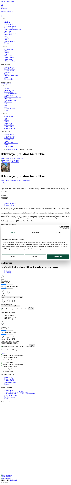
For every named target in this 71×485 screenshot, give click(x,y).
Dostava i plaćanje (9, 379)
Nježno (3, 343)
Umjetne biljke (8, 79)
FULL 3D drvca (9, 23)
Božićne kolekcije (9, 41)
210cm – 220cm (9, 56)
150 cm (6, 52)
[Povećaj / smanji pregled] (31, 308)
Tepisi (6, 74)
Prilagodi (34, 256)
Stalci (6, 77)
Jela (5, 39)
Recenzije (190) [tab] (9, 205)
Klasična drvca (8, 24)
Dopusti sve (58, 256)
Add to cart (4, 198)
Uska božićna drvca (10, 33)
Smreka (6, 38)
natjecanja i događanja (10, 395)
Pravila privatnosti (9, 397)
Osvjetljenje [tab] (7, 272)
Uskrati (13, 256)
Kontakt (6, 384)
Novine (6, 43)
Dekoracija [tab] (7, 271)
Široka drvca (8, 34)
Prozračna (4, 306)
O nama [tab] (58, 232)
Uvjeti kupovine (9, 380)
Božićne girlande (9, 70)
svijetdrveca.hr (13, 480)
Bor (5, 36)
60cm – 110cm (8, 49)
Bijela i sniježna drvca (10, 26)
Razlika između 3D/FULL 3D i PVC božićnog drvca (19, 393)
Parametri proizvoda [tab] (10, 203)
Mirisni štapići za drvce (11, 75)
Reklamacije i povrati (10, 382)
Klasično (9, 343)
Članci (6, 398)
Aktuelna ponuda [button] (6, 84)
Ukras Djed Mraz (9, 69)
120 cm (6, 51)
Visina (2, 192)
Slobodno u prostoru (6, 297)
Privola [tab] (12, 232)
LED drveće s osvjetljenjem (12, 29)
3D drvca (7, 21)
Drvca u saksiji (8, 28)
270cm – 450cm (9, 59)
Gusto (15, 343)
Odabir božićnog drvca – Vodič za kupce (16, 392)
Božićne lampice (9, 67)
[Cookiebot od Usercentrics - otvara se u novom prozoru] (61, 227)
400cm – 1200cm (9, 61)
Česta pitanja (8, 377)
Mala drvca (7, 31)
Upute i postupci (9, 390)
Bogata (17, 306)
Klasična (11, 306)
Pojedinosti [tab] (35, 232)
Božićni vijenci (8, 72)
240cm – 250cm (9, 57)
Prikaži (3, 353)
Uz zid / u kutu (18, 297)
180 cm (6, 54)
